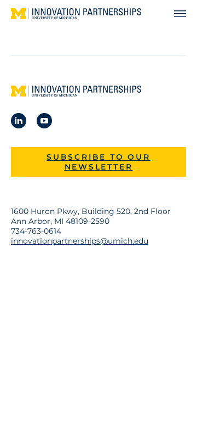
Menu (175, 14)
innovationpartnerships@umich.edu (79, 241)
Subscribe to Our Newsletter (98, 162)
